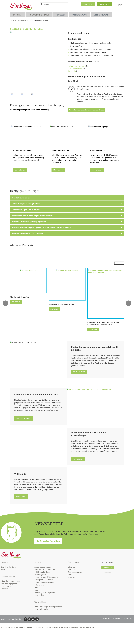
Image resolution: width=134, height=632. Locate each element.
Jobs (70, 575)
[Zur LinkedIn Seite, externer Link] (37, 619)
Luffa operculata (75, 69)
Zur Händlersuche (79, 372)
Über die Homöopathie (10, 581)
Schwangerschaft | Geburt (45, 592)
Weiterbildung (79, 15)
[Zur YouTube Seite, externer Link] (33, 619)
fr (119, 5)
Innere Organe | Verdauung (46, 577)
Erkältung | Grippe (42, 572)
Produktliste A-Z (104, 4)
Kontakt (71, 577)
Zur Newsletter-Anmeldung (48, 541)
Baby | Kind (39, 595)
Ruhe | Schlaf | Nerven (43, 580)
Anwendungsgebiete (10, 584)
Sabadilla (72, 71)
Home (12, 20)
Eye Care (17, 15)
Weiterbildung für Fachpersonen (48, 607)
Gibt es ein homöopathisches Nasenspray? (26, 210)
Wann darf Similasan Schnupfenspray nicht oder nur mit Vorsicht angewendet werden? (41, 227)
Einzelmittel (6, 586)
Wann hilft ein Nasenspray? (21, 198)
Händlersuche (87, 4)
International (106, 573)
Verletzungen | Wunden (44, 582)
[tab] (67, 198)
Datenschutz (117, 618)
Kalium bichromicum (77, 66)
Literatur (4, 589)
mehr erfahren (78, 459)
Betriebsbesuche (41, 609)
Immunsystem (40, 575)
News (3, 569)
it (121, 5)
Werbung (119, 263)
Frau (36, 590)
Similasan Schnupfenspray (39, 20)
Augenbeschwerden (42, 567)
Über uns (71, 567)
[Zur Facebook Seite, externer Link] (25, 619)
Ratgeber (61, 15)
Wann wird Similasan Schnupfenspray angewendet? (29, 221)
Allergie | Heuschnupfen (44, 569)
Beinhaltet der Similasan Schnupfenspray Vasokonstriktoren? (32, 216)
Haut (36, 587)
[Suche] (41, 4)
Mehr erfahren (20, 170)
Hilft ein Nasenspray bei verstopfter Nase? (26, 204)
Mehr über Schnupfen (23, 418)
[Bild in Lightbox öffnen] (38, 60)
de (116, 5)
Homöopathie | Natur (39, 15)
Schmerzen (39, 585)
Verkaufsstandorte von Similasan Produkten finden (86, 110)
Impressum (128, 618)
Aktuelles (72, 569)
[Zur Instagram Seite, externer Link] (29, 619)
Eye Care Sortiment (9, 567)
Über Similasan (101, 15)
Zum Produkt (15, 302)
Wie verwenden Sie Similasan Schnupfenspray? (27, 233)
